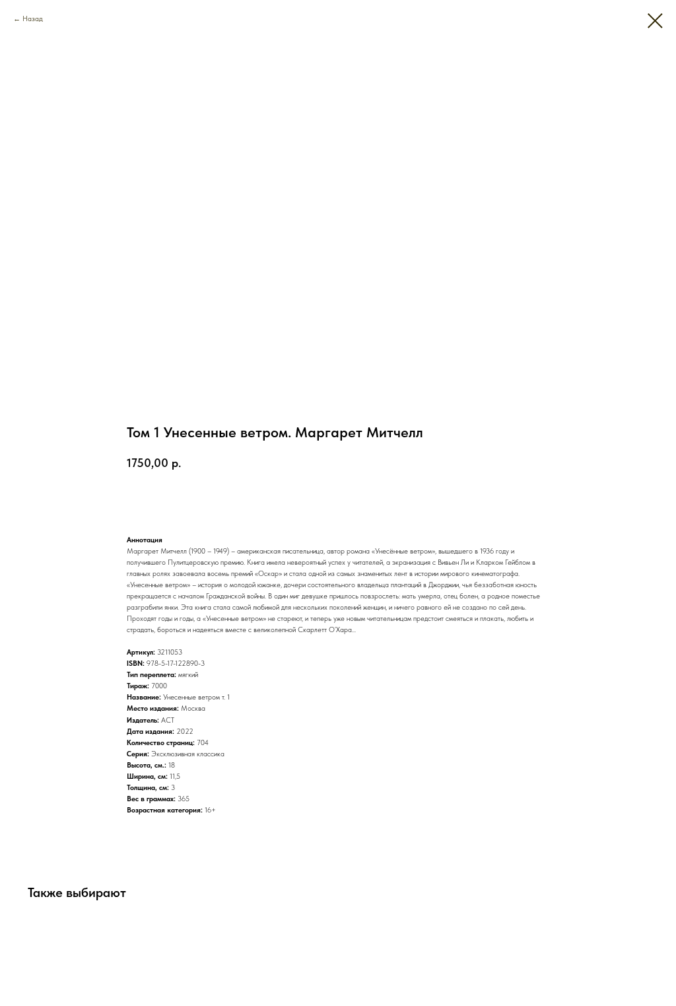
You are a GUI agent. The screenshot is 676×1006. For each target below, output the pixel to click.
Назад (32, 19)
